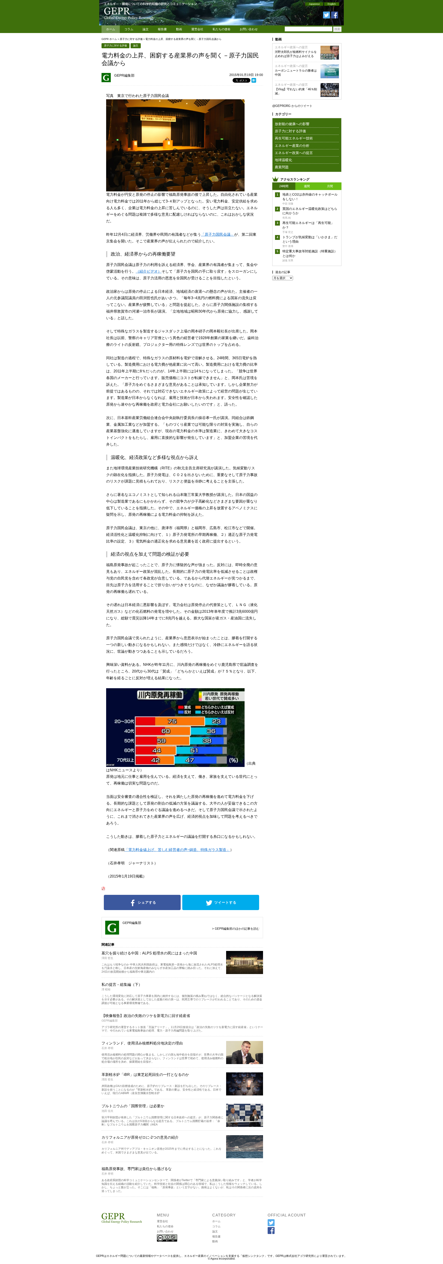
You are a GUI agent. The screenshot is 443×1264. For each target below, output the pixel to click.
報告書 (162, 29)
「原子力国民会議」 (217, 234)
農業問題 (282, 167)
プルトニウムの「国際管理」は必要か (133, 1106)
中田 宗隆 (287, 203)
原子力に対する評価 (131, 39)
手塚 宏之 (287, 232)
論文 (146, 29)
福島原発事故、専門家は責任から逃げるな (137, 1169)
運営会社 (197, 29)
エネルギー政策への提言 (291, 47)
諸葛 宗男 (287, 260)
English (332, 4)
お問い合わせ (249, 29)
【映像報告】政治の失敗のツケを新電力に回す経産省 (146, 1016)
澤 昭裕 (106, 989)
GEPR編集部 (124, 75)
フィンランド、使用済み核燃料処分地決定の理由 (142, 1043)
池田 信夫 (107, 1111)
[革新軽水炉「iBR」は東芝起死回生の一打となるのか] (244, 1094)
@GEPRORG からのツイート (292, 106)
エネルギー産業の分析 (292, 146)
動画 (179, 29)
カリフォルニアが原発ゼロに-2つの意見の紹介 (140, 1137)
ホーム (110, 29)
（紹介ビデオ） (149, 271)
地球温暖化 (283, 160)
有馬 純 (286, 217)
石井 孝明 (107, 1048)
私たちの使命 (221, 29)
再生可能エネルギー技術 (294, 138)
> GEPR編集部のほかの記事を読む (235, 928)
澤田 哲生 (107, 958)
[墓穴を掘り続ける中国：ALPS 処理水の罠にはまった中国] (244, 972)
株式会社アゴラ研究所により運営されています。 (316, 1256)
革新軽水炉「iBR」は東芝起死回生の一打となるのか (145, 1075)
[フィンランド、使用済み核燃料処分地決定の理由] (244, 1062)
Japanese (314, 4)
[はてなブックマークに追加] (253, 81)
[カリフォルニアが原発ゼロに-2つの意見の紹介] (244, 1156)
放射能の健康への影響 (292, 124)
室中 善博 (287, 246)
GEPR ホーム (109, 39)
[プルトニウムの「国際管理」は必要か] (244, 1125)
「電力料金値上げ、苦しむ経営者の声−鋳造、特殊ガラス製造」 (177, 850)
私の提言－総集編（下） (122, 984)
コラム (128, 29)
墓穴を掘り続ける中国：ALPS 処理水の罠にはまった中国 (149, 953)
